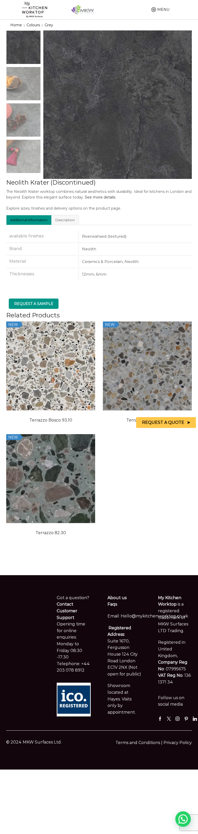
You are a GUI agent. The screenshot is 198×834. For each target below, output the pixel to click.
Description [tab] (65, 220)
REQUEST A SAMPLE (33, 303)
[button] (49, 104)
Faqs (112, 604)
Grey (49, 25)
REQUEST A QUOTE (163, 422)
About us (117, 597)
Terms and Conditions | (139, 742)
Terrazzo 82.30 (51, 532)
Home (16, 25)
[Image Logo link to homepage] (34, 9)
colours (33, 25)
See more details (100, 197)
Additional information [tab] (28, 220)
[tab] (28, 220)
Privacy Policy (177, 742)
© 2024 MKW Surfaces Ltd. (34, 742)
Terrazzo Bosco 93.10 (50, 420)
